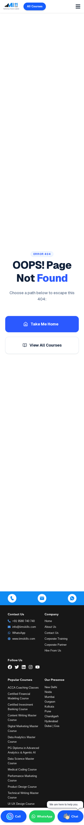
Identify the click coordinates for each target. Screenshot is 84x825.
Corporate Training (56, 638)
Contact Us (52, 632)
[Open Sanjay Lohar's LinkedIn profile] (47, 806)
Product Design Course (22, 786)
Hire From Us (53, 650)
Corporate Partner (56, 644)
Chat (74, 816)
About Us (50, 626)
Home (48, 621)
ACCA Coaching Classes (23, 687)
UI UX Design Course (21, 803)
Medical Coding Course (22, 769)
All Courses (34, 6)
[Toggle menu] (78, 6)
